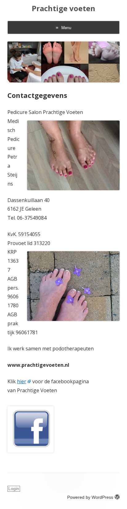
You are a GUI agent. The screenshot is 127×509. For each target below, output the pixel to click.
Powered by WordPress (90, 497)
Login (13, 488)
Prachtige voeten (63, 8)
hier (21, 381)
